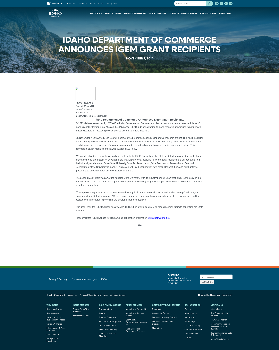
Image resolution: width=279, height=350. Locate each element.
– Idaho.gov (215, 294)
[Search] (209, 3)
